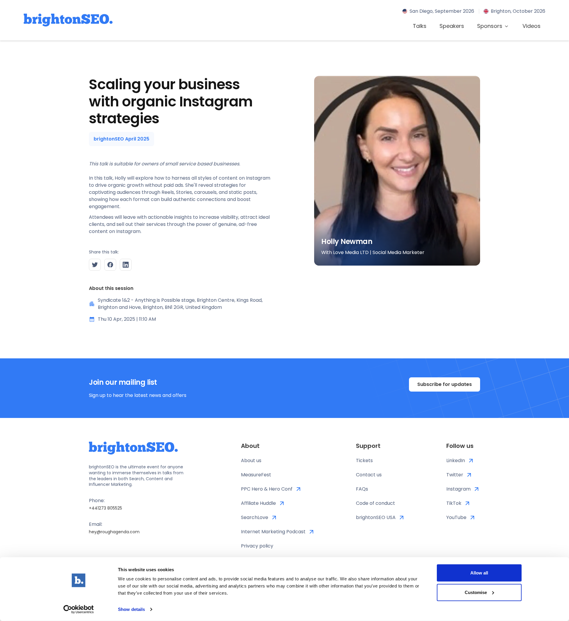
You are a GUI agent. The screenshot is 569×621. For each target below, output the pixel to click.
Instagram (458, 489)
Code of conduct (375, 503)
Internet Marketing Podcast (273, 531)
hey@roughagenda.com (114, 532)
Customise (476, 592)
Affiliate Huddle (258, 503)
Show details (131, 609)
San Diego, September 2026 (442, 11)
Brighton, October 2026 (518, 11)
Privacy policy (257, 545)
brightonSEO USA (376, 517)
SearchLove (254, 517)
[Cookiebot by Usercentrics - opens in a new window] (79, 609)
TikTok (453, 503)
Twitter (454, 474)
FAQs (362, 489)
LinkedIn (455, 460)
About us (251, 460)
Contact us (369, 474)
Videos (531, 26)
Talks (419, 26)
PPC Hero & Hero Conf (267, 489)
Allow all (479, 572)
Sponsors (489, 26)
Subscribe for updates (444, 384)
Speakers (451, 26)
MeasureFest (256, 474)
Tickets (364, 460)
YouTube (456, 517)
